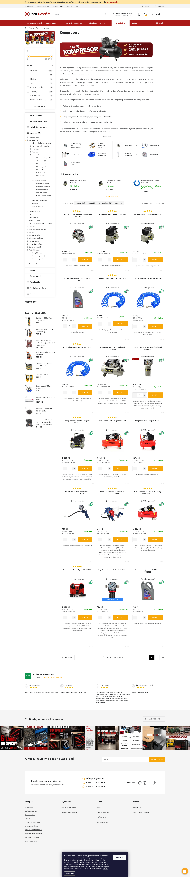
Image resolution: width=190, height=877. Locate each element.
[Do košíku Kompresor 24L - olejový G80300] (120, 259)
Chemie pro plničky (38, 259)
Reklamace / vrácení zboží (69, 807)
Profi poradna (101, 817)
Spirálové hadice (41, 193)
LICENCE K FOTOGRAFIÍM (33, 830)
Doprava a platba (58, 6)
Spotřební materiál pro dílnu (38, 229)
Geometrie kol (33, 264)
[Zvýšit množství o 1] (74, 259)
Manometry (35, 203)
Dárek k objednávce (31, 841)
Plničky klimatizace (37, 253)
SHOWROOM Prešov (41, 100)
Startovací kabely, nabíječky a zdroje (40, 223)
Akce (41, 75)
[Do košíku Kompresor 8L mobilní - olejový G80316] (85, 468)
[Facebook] (140, 783)
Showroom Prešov (103, 822)
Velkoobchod (137, 807)
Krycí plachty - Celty (38, 288)
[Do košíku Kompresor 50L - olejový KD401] (155, 468)
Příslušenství (35, 152)
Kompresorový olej (37, 206)
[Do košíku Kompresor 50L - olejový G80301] (155, 259)
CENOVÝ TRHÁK (41, 87)
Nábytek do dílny (34, 211)
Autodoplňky (35, 282)
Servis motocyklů (34, 235)
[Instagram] (144, 783)
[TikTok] (154, 783)
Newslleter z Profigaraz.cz (33, 837)
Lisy (30, 214)
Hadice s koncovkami (43, 184)
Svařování (32, 232)
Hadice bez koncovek (43, 187)
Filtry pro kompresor (42, 170)
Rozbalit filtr (38, 106)
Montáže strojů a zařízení (141, 812)
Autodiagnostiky (34, 137)
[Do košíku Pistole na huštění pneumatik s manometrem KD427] (85, 539)
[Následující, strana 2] (157, 657)
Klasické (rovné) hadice (43, 196)
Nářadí (32, 270)
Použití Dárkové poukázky (69, 812)
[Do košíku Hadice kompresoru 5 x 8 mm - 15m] (155, 326)
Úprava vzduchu (37, 155)
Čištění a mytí (35, 276)
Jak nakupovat (29, 6)
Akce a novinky (36, 115)
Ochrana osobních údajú (32, 822)
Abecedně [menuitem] (119, 203)
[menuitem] (34, 23)
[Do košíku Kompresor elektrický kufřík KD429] (85, 617)
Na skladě (41, 71)
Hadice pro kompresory (39, 181)
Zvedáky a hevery (34, 220)
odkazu (105, 869)
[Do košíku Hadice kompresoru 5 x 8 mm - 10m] (120, 323)
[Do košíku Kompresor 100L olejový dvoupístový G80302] (85, 259)
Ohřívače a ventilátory (36, 238)
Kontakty (99, 807)
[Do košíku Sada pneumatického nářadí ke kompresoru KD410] (120, 539)
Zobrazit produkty (113, 2)
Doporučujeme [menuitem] (67, 203)
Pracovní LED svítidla (35, 244)
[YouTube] (149, 783)
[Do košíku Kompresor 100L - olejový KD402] (120, 468)
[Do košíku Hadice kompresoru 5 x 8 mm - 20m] (85, 392)
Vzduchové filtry (41, 173)
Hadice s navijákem (42, 190)
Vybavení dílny (35, 133)
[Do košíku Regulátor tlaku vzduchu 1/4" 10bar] (120, 617)
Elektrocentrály (33, 217)
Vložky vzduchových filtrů (44, 158)
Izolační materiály (34, 241)
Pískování (32, 226)
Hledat (106, 14)
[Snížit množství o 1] (65, 259)
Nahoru (68, 657)
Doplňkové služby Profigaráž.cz (34, 834)
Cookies (69, 6)
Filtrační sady (40, 176)
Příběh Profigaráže (103, 812)
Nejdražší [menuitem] (91, 203)
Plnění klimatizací (34, 250)
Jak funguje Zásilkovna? (32, 826)
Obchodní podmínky (43, 6)
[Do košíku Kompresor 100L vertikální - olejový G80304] (155, 395)
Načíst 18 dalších (114, 657)
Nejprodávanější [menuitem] (105, 203)
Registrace (160, 6)
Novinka (41, 79)
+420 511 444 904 (123, 13)
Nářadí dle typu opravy (39, 127)
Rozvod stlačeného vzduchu (40, 146)
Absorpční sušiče (41, 161)
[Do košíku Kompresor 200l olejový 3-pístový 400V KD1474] (155, 539)
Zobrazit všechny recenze (52, 677)
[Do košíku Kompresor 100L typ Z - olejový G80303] (120, 392)
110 (163, 657)
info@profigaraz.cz (95, 778)
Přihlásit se (157, 760)
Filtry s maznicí (41, 164)
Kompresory (33, 140)
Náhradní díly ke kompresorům (41, 143)
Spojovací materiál (35, 247)
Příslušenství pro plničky (39, 256)
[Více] (159, 23)
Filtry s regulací (41, 167)
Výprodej (41, 91)
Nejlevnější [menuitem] (80, 203)
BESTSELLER (41, 96)
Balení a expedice (37, 294)
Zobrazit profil (152, 719)
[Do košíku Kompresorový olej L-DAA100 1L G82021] (85, 326)
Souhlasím (119, 857)
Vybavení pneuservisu (38, 121)
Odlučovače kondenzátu (39, 200)
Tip (41, 83)
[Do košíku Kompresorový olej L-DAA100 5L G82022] (155, 617)
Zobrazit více (106, 137)
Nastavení (70, 873)
